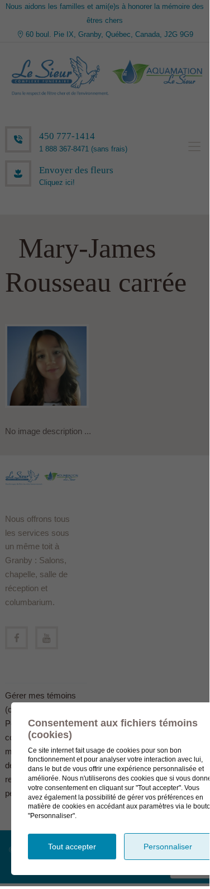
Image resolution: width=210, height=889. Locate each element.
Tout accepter (72, 846)
